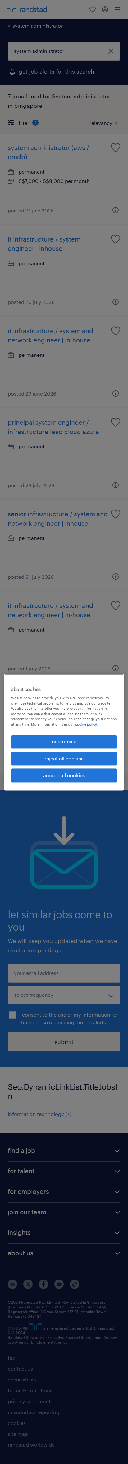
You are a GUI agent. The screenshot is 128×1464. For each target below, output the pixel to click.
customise (64, 742)
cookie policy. (86, 725)
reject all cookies (64, 758)
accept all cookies (64, 775)
